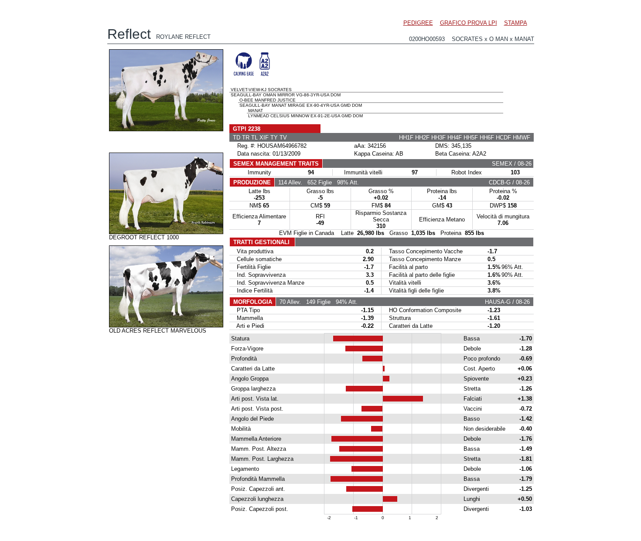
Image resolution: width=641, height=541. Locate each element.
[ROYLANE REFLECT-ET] (166, 129)
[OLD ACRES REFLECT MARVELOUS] (166, 325)
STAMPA (515, 23)
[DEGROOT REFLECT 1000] (166, 232)
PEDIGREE (418, 23)
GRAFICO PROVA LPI (468, 23)
